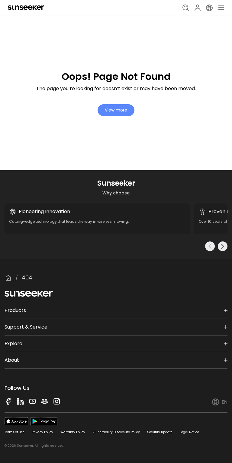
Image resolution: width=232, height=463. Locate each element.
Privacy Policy (42, 432)
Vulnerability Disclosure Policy (116, 432)
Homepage (8, 278)
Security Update (159, 432)
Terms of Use (14, 432)
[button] (210, 246)
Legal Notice (189, 432)
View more (116, 110)
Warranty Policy (72, 432)
